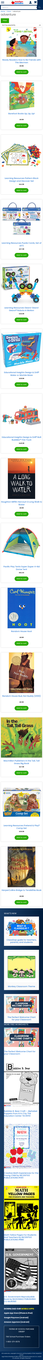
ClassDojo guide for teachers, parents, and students (21, 941)
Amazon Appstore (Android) (16, 1322)
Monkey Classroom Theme (21, 986)
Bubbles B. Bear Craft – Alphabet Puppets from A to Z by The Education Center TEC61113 (20, 1113)
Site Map (11, 1356)
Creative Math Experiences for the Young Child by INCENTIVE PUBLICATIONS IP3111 (21, 1175)
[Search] (39, 7)
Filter (5, 20)
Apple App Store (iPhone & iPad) (18, 1313)
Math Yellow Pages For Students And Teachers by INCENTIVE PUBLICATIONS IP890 (20, 1237)
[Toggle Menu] (2, 2)
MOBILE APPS (27, 1308)
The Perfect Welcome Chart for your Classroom (22, 1018)
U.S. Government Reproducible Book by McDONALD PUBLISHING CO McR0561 (20, 1299)
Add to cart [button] (21, 72)
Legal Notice (5, 1356)
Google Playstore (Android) (16, 1317)
